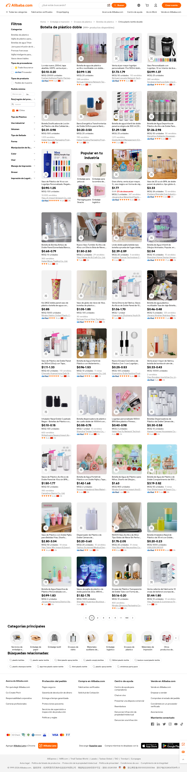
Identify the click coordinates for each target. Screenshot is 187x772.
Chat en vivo (120, 695)
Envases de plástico (83, 22)
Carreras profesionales (16, 704)
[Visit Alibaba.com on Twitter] (164, 724)
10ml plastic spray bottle (67, 660)
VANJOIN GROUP (155, 547)
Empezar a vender (159, 692)
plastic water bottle (41, 660)
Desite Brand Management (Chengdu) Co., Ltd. (127, 140)
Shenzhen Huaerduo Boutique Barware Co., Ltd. (92, 601)
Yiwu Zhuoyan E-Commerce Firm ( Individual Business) (162, 601)
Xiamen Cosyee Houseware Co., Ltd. (162, 431)
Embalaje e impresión (60, 22)
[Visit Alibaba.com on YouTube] (176, 724)
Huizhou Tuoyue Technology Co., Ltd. (127, 257)
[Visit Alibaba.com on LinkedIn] (158, 724)
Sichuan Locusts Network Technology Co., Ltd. (127, 78)
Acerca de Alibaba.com (17, 681)
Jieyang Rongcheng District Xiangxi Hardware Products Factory (56, 601)
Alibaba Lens (20, 746)
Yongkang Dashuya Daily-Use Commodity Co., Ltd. (162, 82)
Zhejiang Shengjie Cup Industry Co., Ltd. (162, 194)
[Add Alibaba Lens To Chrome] (48, 746)
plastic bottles (18, 660)
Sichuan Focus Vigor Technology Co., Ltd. (92, 319)
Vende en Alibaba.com (161, 687)
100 (126, 618)
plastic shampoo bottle (21, 667)
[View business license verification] (119, 767)
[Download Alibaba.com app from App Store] (150, 746)
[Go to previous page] (86, 617)
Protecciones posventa (52, 704)
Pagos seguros (49, 687)
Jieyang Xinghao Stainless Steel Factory (162, 315)
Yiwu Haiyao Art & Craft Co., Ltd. (91, 257)
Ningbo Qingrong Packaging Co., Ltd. (127, 605)
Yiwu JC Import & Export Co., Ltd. (56, 198)
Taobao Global (105, 759)
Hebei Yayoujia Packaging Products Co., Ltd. (56, 140)
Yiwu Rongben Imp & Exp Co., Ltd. (162, 377)
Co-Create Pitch (13, 692)
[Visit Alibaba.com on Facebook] (152, 724)
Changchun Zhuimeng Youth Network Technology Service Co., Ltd (127, 315)
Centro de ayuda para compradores (124, 688)
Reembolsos (120, 706)
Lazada (93, 759)
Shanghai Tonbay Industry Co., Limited (92, 431)
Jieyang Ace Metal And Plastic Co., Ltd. (127, 197)
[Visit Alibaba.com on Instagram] (170, 724)
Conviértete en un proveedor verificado (164, 705)
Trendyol (125, 759)
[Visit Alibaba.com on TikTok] (181, 724)
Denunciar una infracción (126, 720)
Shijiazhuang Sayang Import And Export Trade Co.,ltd (56, 435)
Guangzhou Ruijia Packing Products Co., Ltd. (127, 373)
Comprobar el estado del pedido (165, 698)
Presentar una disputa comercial (129, 701)
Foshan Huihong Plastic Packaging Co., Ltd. (56, 78)
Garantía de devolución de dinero (57, 692)
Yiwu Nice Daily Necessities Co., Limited (127, 547)
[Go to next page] (132, 617)
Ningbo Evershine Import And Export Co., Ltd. (127, 489)
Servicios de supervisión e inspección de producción (54, 710)
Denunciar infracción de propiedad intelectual (125, 713)
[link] (183, 744)
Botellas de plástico (105, 22)
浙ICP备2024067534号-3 (168, 767)
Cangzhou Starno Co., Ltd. (53, 493)
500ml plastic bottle (120, 660)
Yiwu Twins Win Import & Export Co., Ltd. (56, 547)
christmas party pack (129, 667)
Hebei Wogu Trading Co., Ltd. (54, 261)
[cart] (148, 6)
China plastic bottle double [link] (130, 22)
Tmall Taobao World (79, 759)
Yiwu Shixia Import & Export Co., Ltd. (162, 489)
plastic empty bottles (95, 660)
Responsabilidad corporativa (19, 698)
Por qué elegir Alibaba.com (18, 687)
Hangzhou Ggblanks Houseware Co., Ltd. (162, 136)
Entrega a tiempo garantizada (55, 698)
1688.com (63, 759)
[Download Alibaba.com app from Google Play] (171, 746)
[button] (108, 5)
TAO (116, 759)
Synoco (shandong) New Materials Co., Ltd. (92, 489)
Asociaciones (157, 712)
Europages (136, 759)
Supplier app (95, 746)
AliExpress (52, 759)
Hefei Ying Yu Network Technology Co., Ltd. (127, 431)
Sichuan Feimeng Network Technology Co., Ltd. (92, 82)
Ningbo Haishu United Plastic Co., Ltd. (56, 315)
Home (43, 22)
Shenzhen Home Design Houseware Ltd (162, 257)
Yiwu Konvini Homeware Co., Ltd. (91, 373)
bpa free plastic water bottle (51, 667)
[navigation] (22, 320)
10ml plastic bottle (79, 667)
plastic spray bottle (104, 667)
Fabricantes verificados (88, 687)
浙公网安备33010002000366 (141, 767)
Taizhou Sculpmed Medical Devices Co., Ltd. (92, 547)
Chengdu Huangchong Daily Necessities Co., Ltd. (56, 373)
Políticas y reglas (49, 717)
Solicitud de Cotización (88, 692)
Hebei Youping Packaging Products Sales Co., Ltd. (92, 140)
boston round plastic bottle (148, 660)
